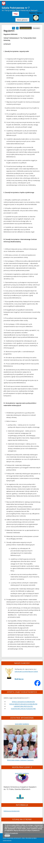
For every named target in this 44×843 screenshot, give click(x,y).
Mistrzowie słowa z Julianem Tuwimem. (20, 760)
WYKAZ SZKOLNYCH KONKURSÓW (23, 702)
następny (26, 724)
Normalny (36, 28)
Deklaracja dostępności (12, 811)
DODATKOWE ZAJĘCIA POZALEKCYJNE (23, 709)
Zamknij (7, 835)
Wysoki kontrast (25, 28)
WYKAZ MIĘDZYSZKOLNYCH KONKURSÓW (23, 704)
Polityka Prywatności (11, 833)
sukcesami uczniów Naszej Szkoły (26, 671)
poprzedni (18, 724)
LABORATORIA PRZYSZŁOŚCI (23, 706)
